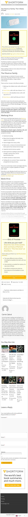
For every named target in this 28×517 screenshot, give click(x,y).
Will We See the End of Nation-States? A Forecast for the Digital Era (12, 360)
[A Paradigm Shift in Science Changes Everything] (20, 346)
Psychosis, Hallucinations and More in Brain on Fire (13, 291)
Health (5, 284)
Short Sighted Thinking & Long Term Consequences (5, 359)
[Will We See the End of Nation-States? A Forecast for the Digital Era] (13, 346)
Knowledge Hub (5, 503)
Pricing (3, 499)
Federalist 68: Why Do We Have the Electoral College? (12, 299)
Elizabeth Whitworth (12, 367)
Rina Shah (5, 394)
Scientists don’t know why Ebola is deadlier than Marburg (12, 175)
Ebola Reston (6, 97)
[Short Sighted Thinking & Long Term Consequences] (5, 346)
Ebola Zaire (6, 93)
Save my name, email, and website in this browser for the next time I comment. (14, 458)
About (2, 501)
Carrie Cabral (11, 14)
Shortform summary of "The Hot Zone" (13, 47)
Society (9, 284)
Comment (4, 417)
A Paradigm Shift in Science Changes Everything (20, 358)
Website (3, 452)
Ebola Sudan (6, 90)
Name (3, 437)
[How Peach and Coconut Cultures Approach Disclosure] (13, 377)
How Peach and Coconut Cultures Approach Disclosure (12, 389)
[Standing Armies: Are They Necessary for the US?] (5, 377)
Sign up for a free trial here (17, 54)
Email (3, 445)
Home (2, 496)
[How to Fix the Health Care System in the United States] (20, 377)
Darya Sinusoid (19, 364)
